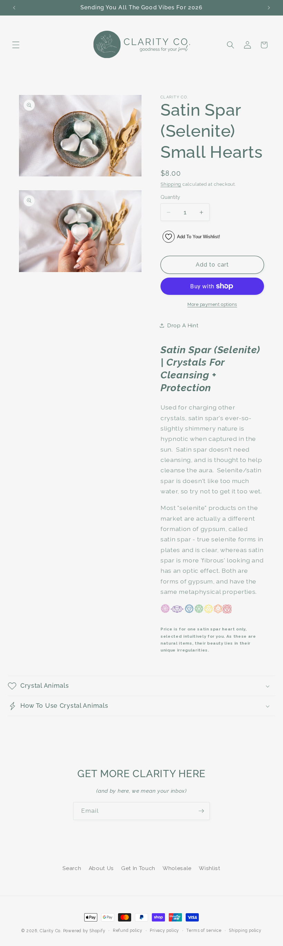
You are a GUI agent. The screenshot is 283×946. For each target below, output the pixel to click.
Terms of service (203, 930)
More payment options (212, 304)
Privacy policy (164, 930)
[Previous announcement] (14, 7)
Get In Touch (138, 868)
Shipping (170, 184)
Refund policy (128, 930)
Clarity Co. (50, 930)
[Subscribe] (201, 811)
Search (71, 868)
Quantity (170, 197)
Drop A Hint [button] (182, 325)
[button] (16, 45)
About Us (101, 868)
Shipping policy (245, 930)
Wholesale (177, 868)
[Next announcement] (268, 7)
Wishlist (209, 868)
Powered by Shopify (84, 930)
